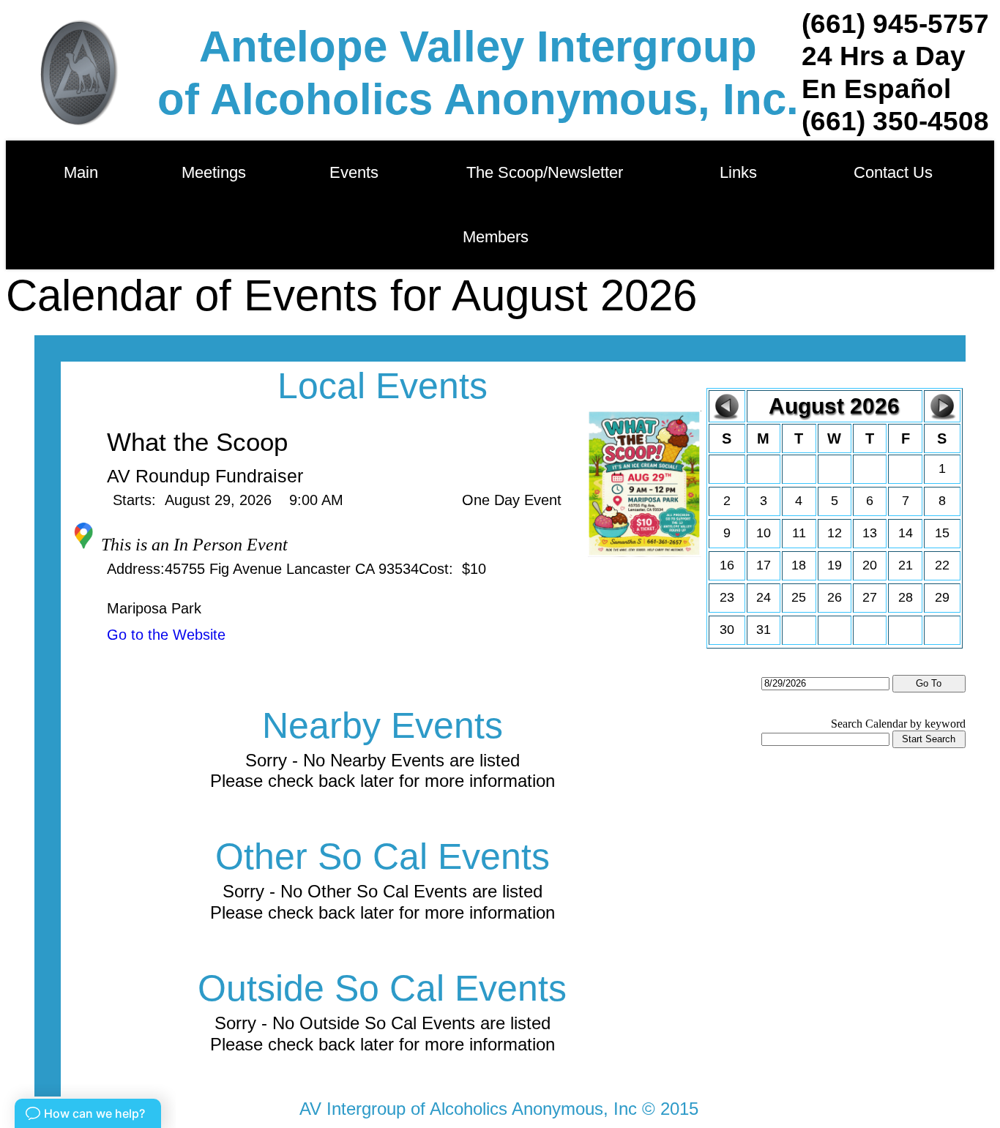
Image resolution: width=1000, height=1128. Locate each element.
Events (358, 172)
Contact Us (893, 172)
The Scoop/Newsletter (545, 172)
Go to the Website (166, 635)
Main (81, 172)
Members (496, 237)
